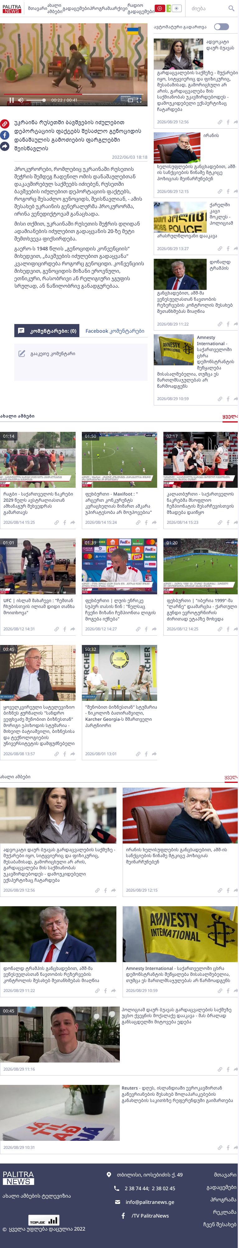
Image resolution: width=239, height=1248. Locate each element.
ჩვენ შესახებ (220, 1224)
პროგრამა (101, 8)
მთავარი (37, 8)
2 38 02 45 (163, 1188)
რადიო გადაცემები (141, 8)
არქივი (120, 8)
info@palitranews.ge (150, 1202)
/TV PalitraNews (150, 1215)
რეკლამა (225, 1212)
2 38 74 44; (137, 1188)
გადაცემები (76, 8)
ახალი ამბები (55, 8)
